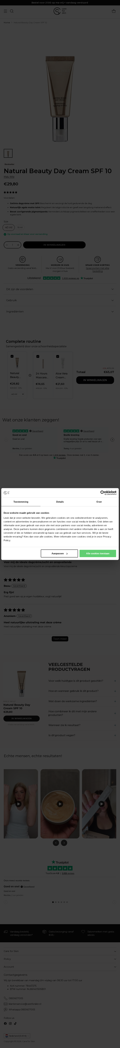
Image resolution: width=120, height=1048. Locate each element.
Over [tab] (99, 501)
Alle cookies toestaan (97, 553)
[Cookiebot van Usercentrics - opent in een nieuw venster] (102, 492)
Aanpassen (58, 553)
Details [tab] (60, 501)
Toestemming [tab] (20, 501)
